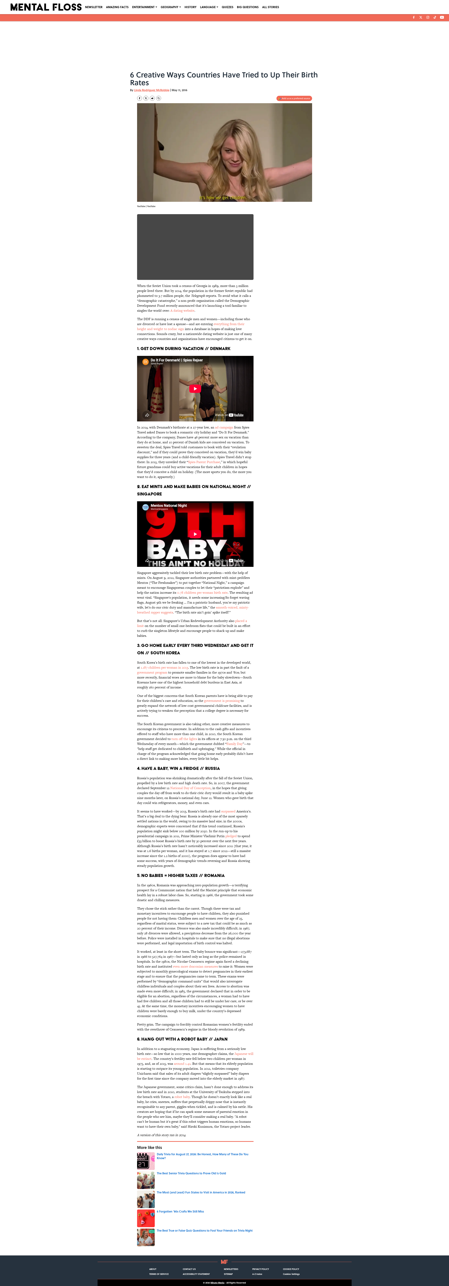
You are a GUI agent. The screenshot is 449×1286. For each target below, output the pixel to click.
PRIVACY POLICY (260, 1269)
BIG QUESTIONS (248, 7)
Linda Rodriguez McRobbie (151, 90)
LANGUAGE (208, 7)
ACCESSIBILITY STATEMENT (196, 1274)
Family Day (235, 743)
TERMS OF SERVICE (159, 1274)
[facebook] (414, 17)
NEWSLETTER (94, 7)
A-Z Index (257, 1274)
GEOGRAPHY (169, 7)
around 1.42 (182, 1063)
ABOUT (152, 1269)
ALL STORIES (270, 7)
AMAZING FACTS (117, 7)
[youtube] (442, 17)
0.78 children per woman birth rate (202, 592)
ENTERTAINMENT (143, 7)
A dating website (182, 310)
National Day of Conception (190, 788)
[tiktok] (435, 17)
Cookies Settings (291, 1274)
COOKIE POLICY (291, 1269)
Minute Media (217, 1282)
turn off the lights (184, 738)
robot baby (182, 1096)
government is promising (222, 700)
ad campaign (224, 427)
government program (152, 672)
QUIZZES (227, 7)
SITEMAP (228, 1274)
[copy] (158, 98)
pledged (231, 836)
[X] (420, 17)
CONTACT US (189, 1269)
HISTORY (191, 7)
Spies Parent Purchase (204, 462)
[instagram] (427, 17)
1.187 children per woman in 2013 (164, 667)
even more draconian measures (195, 966)
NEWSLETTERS (231, 1269)
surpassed (228, 811)
